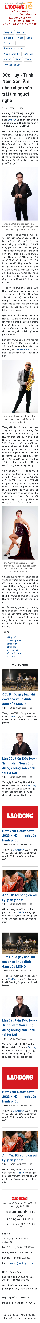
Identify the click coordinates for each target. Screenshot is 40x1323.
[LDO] (20, 680)
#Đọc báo (11, 647)
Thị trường (9, 43)
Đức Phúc (12, 716)
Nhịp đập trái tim (12, 54)
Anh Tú (21, 912)
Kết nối (17, 59)
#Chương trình (14, 640)
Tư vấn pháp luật (12, 64)
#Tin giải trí (12, 650)
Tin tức (19, 37)
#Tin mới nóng (14, 653)
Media (28, 59)
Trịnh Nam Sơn (22, 349)
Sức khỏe (28, 54)
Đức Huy (12, 119)
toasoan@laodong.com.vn (21, 1263)
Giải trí (30, 37)
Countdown (18, 849)
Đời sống (8, 37)
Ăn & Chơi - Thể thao (14, 48)
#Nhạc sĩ (11, 637)
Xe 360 (7, 59)
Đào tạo (21, 32)
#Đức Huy (12, 643)
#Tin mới (11, 656)
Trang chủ (9, 32)
